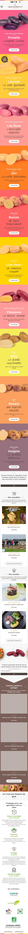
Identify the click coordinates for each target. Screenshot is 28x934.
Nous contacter (16, 2)
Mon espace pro (19, 2)
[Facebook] (14, 2)
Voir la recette (14, 607)
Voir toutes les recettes (14, 640)
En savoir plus (14, 529)
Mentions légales (19, 931)
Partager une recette (14, 781)
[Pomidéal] (15, 6)
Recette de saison (16, 602)
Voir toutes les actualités (14, 563)
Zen (11, 630)
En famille (15, 630)
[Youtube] (12, 2)
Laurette (10, 602)
